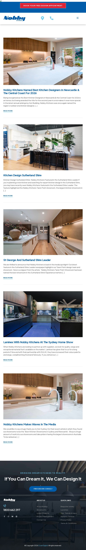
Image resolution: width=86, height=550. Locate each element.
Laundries (64, 510)
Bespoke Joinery (67, 506)
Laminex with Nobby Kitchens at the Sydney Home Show (38, 342)
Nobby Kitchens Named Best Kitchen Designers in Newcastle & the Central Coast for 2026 (41, 91)
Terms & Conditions (69, 523)
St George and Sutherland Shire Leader (27, 260)
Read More (8, 111)
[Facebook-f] (4, 516)
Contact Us (41, 520)
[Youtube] (12, 516)
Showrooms (41, 510)
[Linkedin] (16, 516)
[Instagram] (8, 516)
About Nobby (42, 506)
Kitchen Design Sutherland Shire (22, 175)
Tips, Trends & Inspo (69, 513)
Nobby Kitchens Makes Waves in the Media (29, 424)
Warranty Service (67, 516)
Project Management (45, 516)
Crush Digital (43, 545)
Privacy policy (66, 520)
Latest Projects (43, 513)
